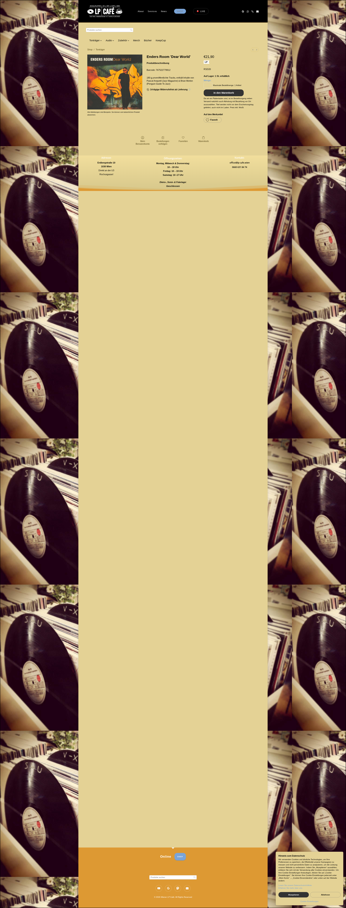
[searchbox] (109, 30)
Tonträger (100, 49)
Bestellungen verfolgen (163, 142)
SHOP (180, 856)
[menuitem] (253, 50)
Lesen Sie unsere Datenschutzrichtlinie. (295, 885)
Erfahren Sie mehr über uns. (290, 888)
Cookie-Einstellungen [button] (309, 901)
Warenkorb (203, 141)
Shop (89, 49)
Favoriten (183, 141)
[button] (213, 120)
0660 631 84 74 (239, 167)
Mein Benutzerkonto (143, 142)
